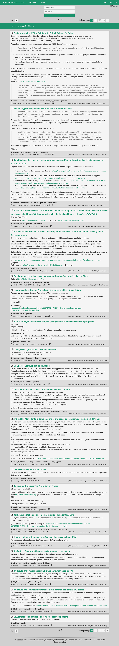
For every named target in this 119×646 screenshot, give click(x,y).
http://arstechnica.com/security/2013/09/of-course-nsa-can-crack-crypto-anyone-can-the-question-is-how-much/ (60, 181)
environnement (26, 152)
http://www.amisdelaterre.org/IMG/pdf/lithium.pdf (43, 265)
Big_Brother (17, 529)
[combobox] (59, 11)
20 (92, 20)
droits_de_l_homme (52, 101)
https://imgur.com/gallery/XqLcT (69, 220)
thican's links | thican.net (14, 2)
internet (28, 358)
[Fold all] (107, 20)
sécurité (16, 203)
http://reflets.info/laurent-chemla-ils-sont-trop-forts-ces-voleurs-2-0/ (91, 414)
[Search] (105, 2)
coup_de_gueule (18, 224)
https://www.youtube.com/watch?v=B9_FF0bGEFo (86, 103)
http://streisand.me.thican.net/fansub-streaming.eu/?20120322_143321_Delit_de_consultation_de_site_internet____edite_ (50, 524)
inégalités (41, 101)
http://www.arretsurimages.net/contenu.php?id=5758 (86, 344)
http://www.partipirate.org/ (26, 495)
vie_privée (34, 203)
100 (99, 20)
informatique (52, 203)
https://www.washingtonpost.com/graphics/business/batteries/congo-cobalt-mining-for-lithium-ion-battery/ (57, 260)
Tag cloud (32, 2)
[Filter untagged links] (16, 20)
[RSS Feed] (111, 2)
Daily (43, 2)
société (15, 101)
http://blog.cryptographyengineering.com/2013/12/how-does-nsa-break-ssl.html (52, 188)
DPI (67, 529)
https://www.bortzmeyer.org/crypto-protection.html (86, 205)
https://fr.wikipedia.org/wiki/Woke (32, 81)
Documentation (60, 642)
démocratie (45, 411)
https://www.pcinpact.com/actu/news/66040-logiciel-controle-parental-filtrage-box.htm (71, 606)
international (38, 224)
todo (29, 342)
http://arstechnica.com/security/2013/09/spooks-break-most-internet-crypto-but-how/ (50, 178)
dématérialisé (55, 411)
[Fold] (104, 103)
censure (26, 507)
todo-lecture (17, 282)
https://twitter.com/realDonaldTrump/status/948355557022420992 (91, 226)
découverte (25, 268)
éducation (24, 101)
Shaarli (20, 640)
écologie (16, 268)
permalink (31, 103)
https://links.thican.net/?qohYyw (30, 279)
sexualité (32, 101)
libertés (65, 411)
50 (95, 20)
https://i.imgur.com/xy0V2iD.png (35, 220)
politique (29, 26)
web (22, 411)
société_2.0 (17, 507)
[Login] (116, 2)
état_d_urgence (37, 282)
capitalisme (44, 152)
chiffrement (25, 203)
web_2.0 (28, 411)
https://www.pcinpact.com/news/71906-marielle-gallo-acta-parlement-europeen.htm (69, 458)
